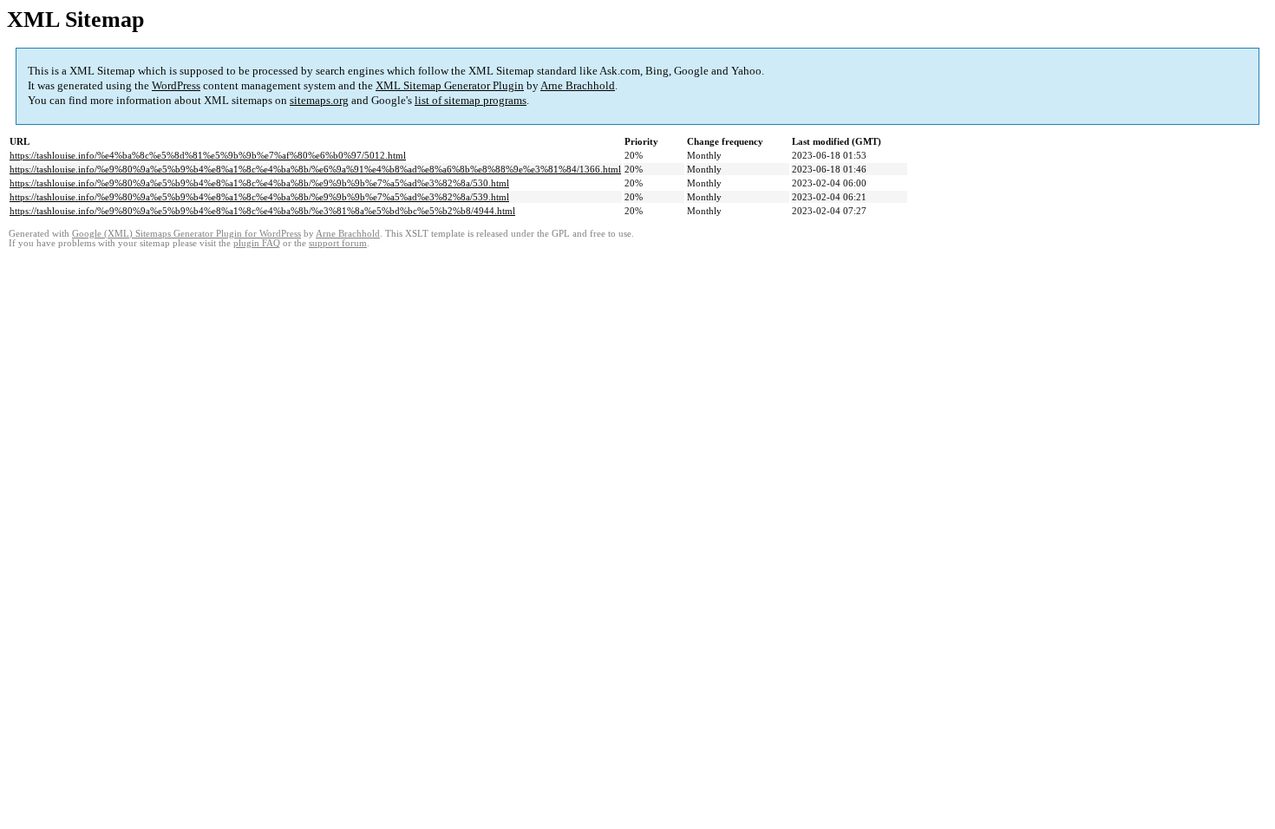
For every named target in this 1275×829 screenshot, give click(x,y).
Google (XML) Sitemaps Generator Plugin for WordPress (186, 233)
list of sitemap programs (470, 100)
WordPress (176, 85)
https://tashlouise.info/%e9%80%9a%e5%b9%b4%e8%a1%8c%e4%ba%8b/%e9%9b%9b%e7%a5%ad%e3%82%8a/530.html (259, 183)
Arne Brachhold (577, 85)
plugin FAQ (256, 243)
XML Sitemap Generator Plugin (450, 85)
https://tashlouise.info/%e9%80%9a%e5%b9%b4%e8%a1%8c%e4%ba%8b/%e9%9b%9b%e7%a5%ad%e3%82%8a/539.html (259, 197)
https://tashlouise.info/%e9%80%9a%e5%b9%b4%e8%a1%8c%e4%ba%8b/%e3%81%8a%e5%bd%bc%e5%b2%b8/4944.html (262, 211)
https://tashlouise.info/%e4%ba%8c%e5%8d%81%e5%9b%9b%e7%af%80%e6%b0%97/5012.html (208, 155)
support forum (338, 243)
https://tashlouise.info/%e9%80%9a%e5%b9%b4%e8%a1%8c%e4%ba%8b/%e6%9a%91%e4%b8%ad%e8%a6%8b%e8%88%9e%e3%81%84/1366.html (315, 169)
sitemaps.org (319, 100)
